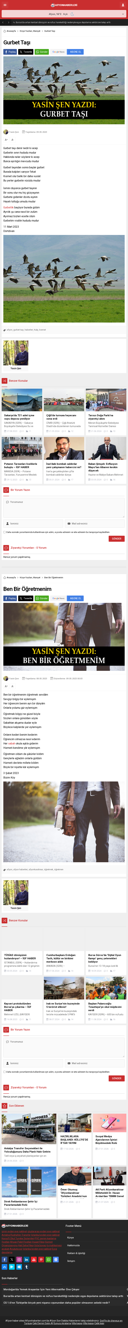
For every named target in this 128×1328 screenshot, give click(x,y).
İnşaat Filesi (38, 1242)
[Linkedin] (26, 1259)
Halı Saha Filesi (26, 1245)
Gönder (44, 52)
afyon (9, 330)
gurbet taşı (18, 330)
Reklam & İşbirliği (76, 1253)
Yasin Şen (14, 132)
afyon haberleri (20, 869)
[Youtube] (34, 1259)
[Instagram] (19, 1259)
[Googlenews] (56, 1259)
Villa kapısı (77, 1323)
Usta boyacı (40, 1245)
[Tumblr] (26, 1267)
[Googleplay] (12, 1267)
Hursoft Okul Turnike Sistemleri (18, 1238)
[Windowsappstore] (19, 1267)
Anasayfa (11, 31)
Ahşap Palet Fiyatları (21, 1242)
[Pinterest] (41, 1259)
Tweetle (28, 52)
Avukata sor (16, 1249)
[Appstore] (4, 1267)
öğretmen (58, 869)
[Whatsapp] (48, 1259)
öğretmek (48, 869)
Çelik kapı (99, 1323)
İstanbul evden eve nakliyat (45, 1235)
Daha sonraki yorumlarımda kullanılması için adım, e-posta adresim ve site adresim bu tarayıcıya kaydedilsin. (58, 532)
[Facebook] (4, 1259)
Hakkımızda (73, 1245)
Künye (70, 1237)
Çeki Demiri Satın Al (42, 1323)
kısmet (42, 330)
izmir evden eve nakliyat (14, 1231)
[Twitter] (12, 1259)
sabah (11, 743)
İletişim (71, 1261)
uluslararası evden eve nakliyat (44, 1231)
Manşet (36, 31)
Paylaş (12, 52)
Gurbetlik (8, 207)
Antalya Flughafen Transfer (16, 1235)
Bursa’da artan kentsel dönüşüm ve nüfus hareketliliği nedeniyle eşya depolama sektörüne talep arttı (63, 22)
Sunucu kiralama (62, 1323)
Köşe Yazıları (26, 31)
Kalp (36, 330)
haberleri (29, 330)
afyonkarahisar (36, 869)
